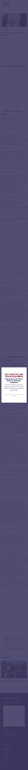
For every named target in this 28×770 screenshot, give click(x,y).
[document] (14, 385)
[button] (24, 369)
